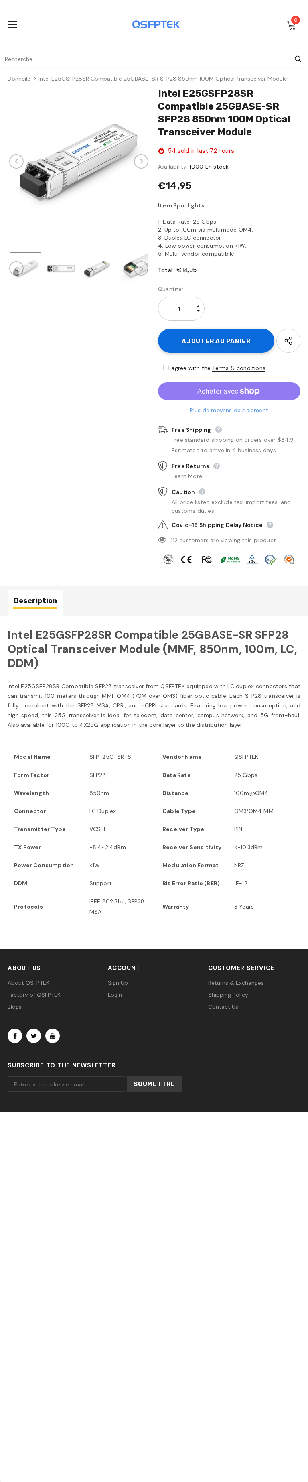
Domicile (19, 78)
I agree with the (189, 368)
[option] (79, 161)
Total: (166, 270)
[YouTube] (52, 1036)
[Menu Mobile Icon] (12, 25)
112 (174, 540)
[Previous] (16, 161)
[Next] (141, 161)
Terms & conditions (238, 368)
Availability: (173, 166)
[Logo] (156, 24)
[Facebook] (15, 1036)
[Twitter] (33, 1036)
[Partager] (288, 341)
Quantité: (170, 289)
